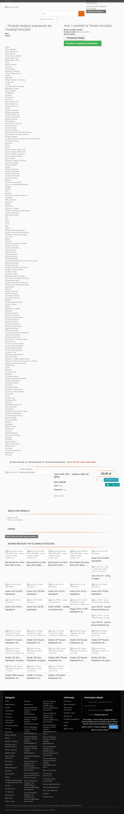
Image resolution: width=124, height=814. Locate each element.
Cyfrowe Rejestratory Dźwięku (15, 378)
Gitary (7, 62)
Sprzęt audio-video (11, 58)
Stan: (56, 486)
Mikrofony (8, 311)
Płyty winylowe (10, 735)
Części (7, 145)
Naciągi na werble (11, 274)
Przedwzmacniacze (12, 141)
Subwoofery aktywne (12, 296)
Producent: (58, 490)
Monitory (8, 300)
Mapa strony (68, 729)
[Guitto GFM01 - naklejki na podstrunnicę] (59, 601)
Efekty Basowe (10, 91)
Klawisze (8, 422)
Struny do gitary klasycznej (14, 154)
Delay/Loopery (10, 69)
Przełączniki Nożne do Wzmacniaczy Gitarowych (22, 139)
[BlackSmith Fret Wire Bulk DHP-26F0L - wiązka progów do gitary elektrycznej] (80, 555)
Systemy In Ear (10, 352)
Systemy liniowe (11, 304)
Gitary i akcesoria (18, 462)
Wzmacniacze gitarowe (13, 56)
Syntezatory (9, 429)
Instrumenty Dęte (11, 725)
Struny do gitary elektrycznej (15, 152)
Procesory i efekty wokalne (14, 344)
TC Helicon (9, 792)
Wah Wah (8, 78)
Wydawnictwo (10, 753)
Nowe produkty (69, 704)
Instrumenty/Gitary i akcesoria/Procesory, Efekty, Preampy (32, 775)
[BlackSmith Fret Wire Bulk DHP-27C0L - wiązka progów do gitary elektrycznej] (16, 555)
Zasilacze (8, 95)
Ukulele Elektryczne (12, 115)
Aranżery (8, 431)
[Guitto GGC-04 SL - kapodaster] (59, 586)
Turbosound (9, 795)
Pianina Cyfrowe (10, 426)
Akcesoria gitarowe (11, 163)
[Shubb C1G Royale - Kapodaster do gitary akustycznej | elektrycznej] (37, 633)
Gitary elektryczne (11, 51)
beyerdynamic (48, 797)
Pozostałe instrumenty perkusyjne (17, 278)
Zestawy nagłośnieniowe (13, 348)
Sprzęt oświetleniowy (51, 787)
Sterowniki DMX (10, 418)
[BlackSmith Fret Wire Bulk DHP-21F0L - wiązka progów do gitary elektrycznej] (59, 555)
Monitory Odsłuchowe (12, 381)
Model (56, 482)
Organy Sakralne (11, 442)
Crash (7, 221)
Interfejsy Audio (10, 372)
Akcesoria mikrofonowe (13, 326)
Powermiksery (10, 341)
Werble (7, 239)
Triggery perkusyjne (12, 213)
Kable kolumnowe (11, 357)
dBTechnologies (11, 768)
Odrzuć (106, 730)
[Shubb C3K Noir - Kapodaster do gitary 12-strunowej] (102, 651)
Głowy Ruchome (11, 407)
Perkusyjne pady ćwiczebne (15, 276)
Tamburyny (9, 197)
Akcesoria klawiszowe (13, 450)
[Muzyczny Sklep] (20, 12)
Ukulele (7, 108)
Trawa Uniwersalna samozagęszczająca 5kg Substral (24, 805)
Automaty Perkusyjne (12, 435)
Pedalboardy (9, 93)
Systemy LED (10, 398)
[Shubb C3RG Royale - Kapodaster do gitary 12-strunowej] (16, 669)
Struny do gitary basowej (13, 156)
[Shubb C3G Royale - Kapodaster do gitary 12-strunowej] (80, 651)
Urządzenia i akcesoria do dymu (16, 411)
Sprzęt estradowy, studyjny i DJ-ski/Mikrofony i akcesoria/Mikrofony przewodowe (31, 765)
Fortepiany (8, 439)
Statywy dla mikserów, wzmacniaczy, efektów (21, 361)
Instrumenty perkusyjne (13, 182)
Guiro (7, 191)
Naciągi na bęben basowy (14, 269)
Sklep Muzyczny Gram (39, 810)
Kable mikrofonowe (11, 328)
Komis (7, 47)
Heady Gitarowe (10, 128)
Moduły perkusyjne (11, 263)
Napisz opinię (58, 496)
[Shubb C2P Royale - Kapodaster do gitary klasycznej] (102, 633)
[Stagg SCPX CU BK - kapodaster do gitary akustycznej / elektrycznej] (80, 602)
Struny (7, 147)
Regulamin (68, 716)
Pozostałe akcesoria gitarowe (55, 462)
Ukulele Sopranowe (12, 110)
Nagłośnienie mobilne (12, 309)
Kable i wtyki (10, 801)
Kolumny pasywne (11, 293)
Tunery (7, 84)
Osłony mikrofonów (12, 330)
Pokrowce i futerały (12, 208)
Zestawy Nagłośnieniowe (13, 302)
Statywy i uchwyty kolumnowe (15, 363)
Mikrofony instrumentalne (14, 317)
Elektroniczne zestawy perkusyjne (17, 285)
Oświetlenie (9, 394)
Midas (7, 777)
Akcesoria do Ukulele (12, 117)
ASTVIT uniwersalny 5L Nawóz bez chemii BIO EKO (62, 805)
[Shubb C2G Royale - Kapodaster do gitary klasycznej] (80, 633)
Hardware (8, 241)
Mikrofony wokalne (11, 313)
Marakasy (8, 193)
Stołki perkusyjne (11, 256)
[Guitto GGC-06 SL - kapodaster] (16, 601)
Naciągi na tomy (10, 272)
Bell (6, 217)
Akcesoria (8, 99)
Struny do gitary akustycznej (15, 150)
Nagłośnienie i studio (12, 60)
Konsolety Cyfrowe (11, 383)
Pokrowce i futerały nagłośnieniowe (17, 359)
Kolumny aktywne (11, 291)
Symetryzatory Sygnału (13, 350)
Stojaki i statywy (11, 741)
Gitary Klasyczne (11, 104)
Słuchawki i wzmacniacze (14, 389)
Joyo (64, 490)
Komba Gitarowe (11, 126)
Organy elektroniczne (12, 444)
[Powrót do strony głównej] (7, 462)
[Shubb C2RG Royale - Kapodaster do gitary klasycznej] (59, 651)
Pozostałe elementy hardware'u (16, 243)
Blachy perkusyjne (11, 215)
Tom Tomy (8, 237)
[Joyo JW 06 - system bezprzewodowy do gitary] (102, 601)
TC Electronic (10, 789)
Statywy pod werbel (12, 248)
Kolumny (8, 289)
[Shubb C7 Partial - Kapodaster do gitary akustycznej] (37, 669)
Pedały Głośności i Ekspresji (15, 80)
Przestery (8, 67)
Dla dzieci (8, 761)
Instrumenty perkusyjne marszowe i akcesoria (21, 261)
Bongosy (8, 187)
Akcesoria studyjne (12, 387)
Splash (7, 228)
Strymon (52, 810)
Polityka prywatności (71, 719)
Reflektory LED (10, 400)
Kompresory (9, 97)
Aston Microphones (50, 790)
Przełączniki (9, 82)
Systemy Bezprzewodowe (14, 346)
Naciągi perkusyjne (11, 265)
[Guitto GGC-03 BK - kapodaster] (102, 586)
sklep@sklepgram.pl (101, 715)
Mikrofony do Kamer (12, 315)
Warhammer (9, 453)
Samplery (8, 437)
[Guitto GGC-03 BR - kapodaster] (16, 586)
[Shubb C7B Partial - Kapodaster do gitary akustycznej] (59, 669)
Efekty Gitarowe (10, 65)
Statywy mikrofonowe (12, 335)
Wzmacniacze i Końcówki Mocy (16, 339)
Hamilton (8, 771)
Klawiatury (8, 374)
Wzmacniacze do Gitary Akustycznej (18, 132)
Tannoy (8, 786)
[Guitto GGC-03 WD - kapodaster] (37, 586)
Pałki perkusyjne (11, 200)
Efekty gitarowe (10, 49)
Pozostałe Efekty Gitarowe (14, 86)
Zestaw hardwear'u (11, 259)
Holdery (7, 204)
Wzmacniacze (10, 446)
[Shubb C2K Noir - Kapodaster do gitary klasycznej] (37, 651)
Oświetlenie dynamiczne (13, 405)
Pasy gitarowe (10, 158)
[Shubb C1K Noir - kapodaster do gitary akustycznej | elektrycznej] (16, 651)
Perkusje (8, 180)
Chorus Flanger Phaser (13, 73)
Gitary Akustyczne (11, 106)
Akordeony (9, 448)
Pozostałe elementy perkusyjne (16, 235)
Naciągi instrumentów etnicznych (16, 267)
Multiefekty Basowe (12, 88)
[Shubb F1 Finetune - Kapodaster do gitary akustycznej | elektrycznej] (16, 633)
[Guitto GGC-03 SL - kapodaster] (80, 586)
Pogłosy (8, 75)
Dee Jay (8, 729)
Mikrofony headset (11, 322)
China (7, 219)
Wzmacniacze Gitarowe (13, 123)
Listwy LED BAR (11, 420)
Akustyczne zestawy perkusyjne (16, 282)
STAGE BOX (9, 365)
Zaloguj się (9, 1)
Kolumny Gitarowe (11, 130)
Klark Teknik (9, 774)
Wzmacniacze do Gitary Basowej (16, 134)
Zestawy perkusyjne (12, 280)
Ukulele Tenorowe (11, 119)
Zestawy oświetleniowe (13, 413)
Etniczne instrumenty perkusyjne (16, 184)
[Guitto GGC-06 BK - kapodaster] (37, 601)
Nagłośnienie (9, 287)
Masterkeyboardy (11, 433)
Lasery (7, 396)
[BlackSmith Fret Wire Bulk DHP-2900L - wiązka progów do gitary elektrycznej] (37, 555)
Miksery (8, 306)
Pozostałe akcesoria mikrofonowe (17, 333)
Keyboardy (9, 424)
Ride (6, 226)
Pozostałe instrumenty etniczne (16, 195)
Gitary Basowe (10, 121)
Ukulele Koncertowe (12, 112)
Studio (7, 367)
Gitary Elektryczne (11, 102)
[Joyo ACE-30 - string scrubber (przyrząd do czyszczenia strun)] (102, 569)
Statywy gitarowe (11, 165)
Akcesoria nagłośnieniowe (14, 354)
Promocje (8, 455)
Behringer (8, 764)
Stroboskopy (9, 409)
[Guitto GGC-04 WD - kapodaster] (102, 552)
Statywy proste (10, 250)
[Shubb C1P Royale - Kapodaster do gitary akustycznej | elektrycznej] (59, 633)
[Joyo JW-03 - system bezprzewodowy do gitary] (102, 617)
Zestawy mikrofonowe (12, 324)
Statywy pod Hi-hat (11, 245)
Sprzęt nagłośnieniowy (51, 784)
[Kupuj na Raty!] (114, 484)
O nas (66, 722)
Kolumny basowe (11, 136)
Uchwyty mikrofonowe (12, 337)
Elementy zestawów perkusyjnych (17, 232)
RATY (66, 725)
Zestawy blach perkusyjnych (15, 230)
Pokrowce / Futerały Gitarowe (15, 160)
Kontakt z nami (69, 713)
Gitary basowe (10, 54)
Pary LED (8, 402)
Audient (46, 794)
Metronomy (9, 206)
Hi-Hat (7, 224)
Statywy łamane (10, 252)
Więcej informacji (97, 730)
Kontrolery (8, 385)
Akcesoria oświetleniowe (13, 415)
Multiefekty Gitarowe (12, 71)
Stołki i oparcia (10, 750)
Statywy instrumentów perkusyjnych (17, 211)
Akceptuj (113, 727)
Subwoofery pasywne (12, 298)
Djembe (7, 189)
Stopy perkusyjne (11, 254)
